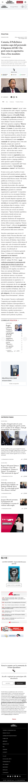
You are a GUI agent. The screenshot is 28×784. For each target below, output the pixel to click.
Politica (4, 34)
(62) (26, 493)
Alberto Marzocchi (9, 351)
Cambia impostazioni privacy (10, 735)
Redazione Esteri (6, 493)
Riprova (14, 719)
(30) (26, 476)
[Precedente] (3, 339)
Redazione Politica (6, 476)
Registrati (20, 683)
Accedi (8, 683)
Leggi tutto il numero (14, 585)
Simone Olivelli (6, 57)
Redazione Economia (7, 459)
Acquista (14, 383)
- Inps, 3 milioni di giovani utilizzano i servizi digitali (13, 604)
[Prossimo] (25, 339)
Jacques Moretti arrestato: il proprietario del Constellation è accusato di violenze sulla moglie (10, 502)
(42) (26, 459)
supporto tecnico (8, 714)
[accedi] (25, 2)
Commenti (5, 97)
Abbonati (19, 2)
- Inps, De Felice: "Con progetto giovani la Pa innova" (14, 602)
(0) (18, 350)
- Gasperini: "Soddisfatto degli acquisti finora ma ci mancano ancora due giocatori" (13, 619)
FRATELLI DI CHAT (9, 378)
